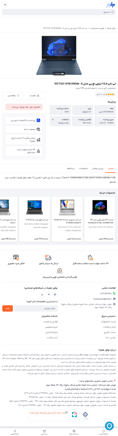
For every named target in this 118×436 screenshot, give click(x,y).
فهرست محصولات (97, 28)
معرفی (110, 168)
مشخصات (83, 168)
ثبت (7, 308)
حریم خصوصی (51, 327)
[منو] (5, 4)
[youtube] (48, 294)
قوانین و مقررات (50, 321)
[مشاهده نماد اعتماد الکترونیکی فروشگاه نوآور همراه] (48, 416)
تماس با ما (111, 337)
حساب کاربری (110, 332)
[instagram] (55, 294)
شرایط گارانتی (52, 332)
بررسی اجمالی (97, 168)
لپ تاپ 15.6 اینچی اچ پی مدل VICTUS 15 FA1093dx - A (65, 28)
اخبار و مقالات (109, 327)
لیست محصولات (108, 321)
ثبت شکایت (52, 337)
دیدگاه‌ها (71, 168)
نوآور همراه (111, 28)
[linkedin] (42, 294)
